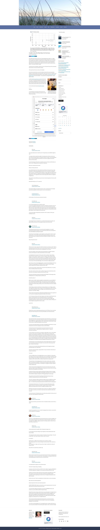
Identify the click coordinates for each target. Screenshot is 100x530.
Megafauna (60, 95)
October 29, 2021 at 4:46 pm (36, 416)
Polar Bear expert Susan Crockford (37, 79)
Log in (60, 528)
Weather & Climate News (62, 89)
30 (68, 125)
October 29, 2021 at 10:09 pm (36, 462)
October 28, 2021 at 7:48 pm (36, 308)
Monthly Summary (61, 94)
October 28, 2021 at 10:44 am (36, 218)
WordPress (58, 528)
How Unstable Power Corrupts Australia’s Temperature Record (66, 46)
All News (60, 87)
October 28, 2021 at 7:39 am (36, 186)
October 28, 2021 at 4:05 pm (36, 244)
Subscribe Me (46, 512)
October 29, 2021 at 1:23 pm (36, 399)
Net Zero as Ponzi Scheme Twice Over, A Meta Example (66, 37)
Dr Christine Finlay (34, 193)
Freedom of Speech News (62, 93)
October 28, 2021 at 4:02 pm (36, 227)
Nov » (61, 128)
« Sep (59, 128)
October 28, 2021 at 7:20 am (36, 150)
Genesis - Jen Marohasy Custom (47, 528)
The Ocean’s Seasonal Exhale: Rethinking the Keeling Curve (66, 42)
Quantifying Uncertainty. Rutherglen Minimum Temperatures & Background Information (66, 51)
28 (64, 125)
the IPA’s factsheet (41, 85)
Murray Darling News (61, 88)
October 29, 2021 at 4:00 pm (36, 407)
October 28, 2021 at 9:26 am (36, 202)
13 (62, 121)
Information (34, 141)
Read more (30, 517)
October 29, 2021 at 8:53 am (36, 316)
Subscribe (61, 100)
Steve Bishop (34, 315)
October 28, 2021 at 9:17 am (36, 194)
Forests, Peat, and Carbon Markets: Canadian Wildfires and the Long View (66, 57)
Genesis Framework (54, 528)
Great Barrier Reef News (62, 92)
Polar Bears (34, 142)
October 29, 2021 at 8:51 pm (36, 452)
